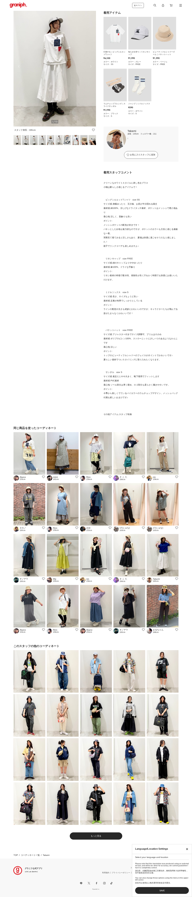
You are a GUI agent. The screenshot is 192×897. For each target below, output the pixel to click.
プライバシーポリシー (121, 873)
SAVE (162, 890)
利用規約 (106, 873)
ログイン (139, 5)
